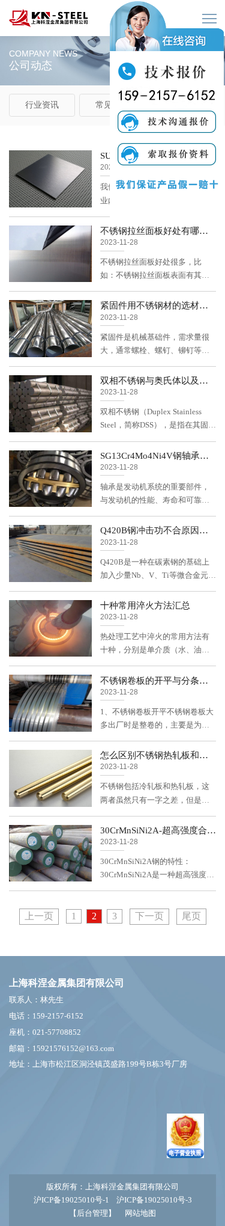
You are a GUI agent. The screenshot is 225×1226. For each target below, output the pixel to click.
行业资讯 (42, 104)
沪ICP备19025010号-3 (154, 1199)
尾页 (191, 916)
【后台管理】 (92, 1213)
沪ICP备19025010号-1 (71, 1199)
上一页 (39, 916)
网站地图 (140, 1213)
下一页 (149, 916)
